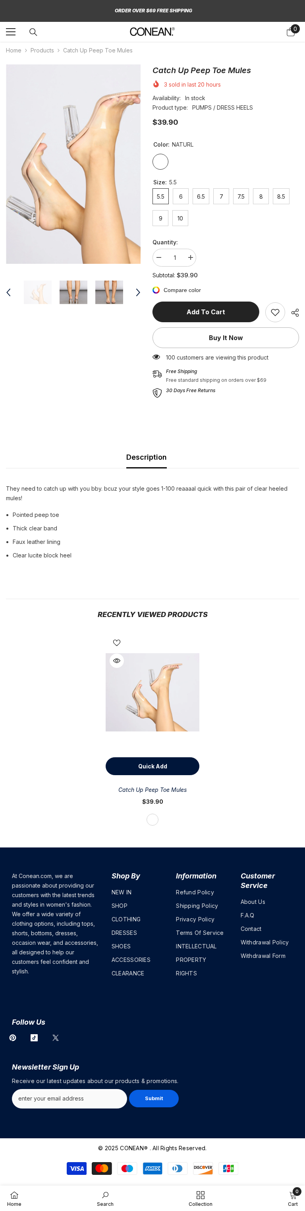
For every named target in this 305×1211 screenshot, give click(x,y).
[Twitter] (56, 1038)
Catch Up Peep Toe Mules (152, 789)
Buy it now (226, 338)
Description (146, 457)
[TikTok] (34, 1038)
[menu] (10, 32)
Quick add (152, 766)
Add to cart (206, 312)
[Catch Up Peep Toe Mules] (152, 692)
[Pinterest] (13, 1038)
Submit (154, 1098)
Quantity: (165, 242)
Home (13, 50)
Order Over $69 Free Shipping (153, 11)
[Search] (33, 32)
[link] (275, 312)
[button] (8, 292)
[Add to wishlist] (117, 642)
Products (42, 50)
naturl (152, 820)
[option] (73, 164)
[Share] (292, 312)
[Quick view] (117, 661)
